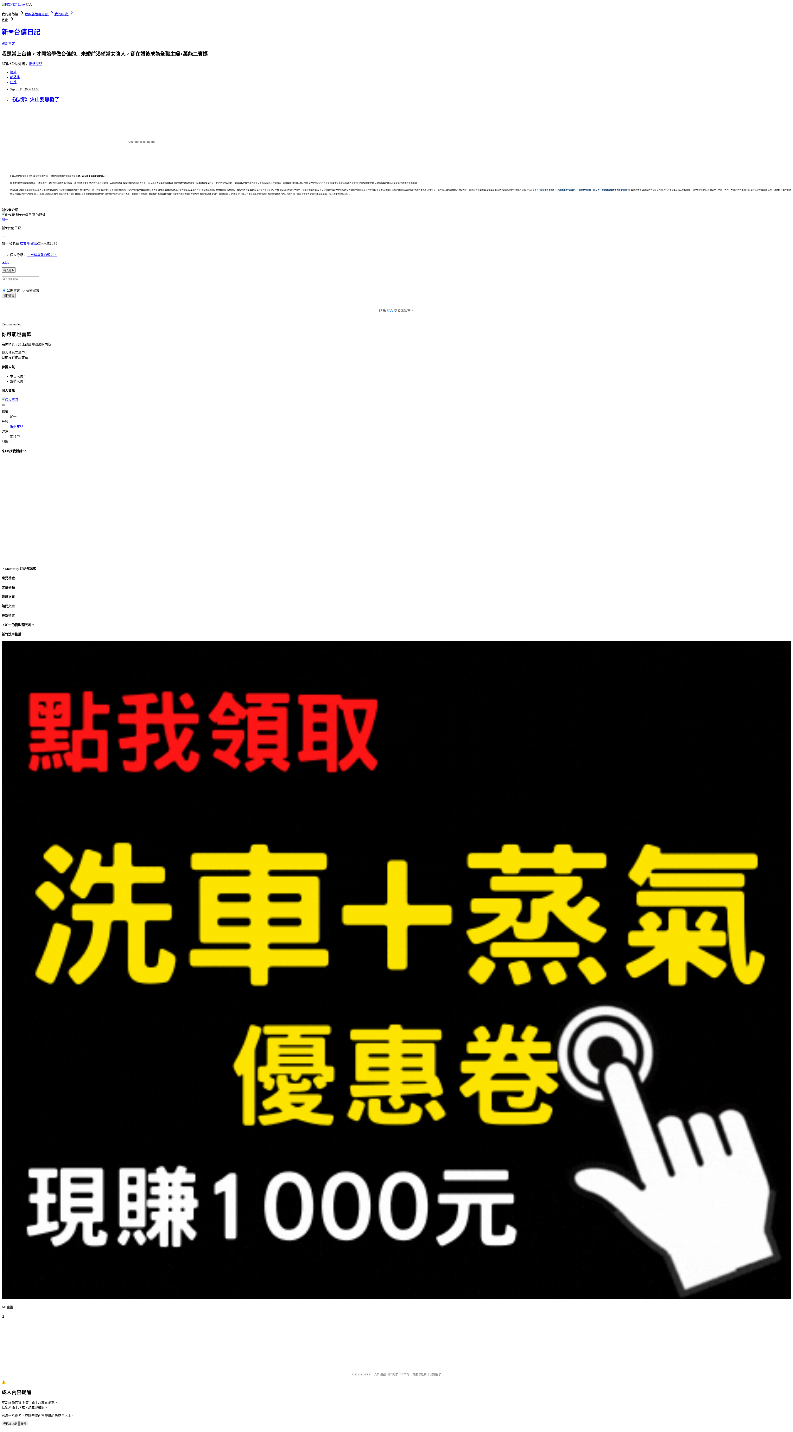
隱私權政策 (419, 1374)
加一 (5, 220)
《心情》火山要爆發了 (34, 99)
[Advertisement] (22, 1343)
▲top (5, 262)
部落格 (15, 77)
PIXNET (365, 1374)
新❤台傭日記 (21, 32)
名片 (13, 82)
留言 (34, 243)
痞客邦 (25, 243)
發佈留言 (8, 295)
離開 (23, 1423)
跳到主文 (8, 43)
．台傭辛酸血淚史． (42, 255)
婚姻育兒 (35, 64)
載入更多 (8, 270)
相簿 (13, 72)
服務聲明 (435, 1374)
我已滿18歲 (10, 1423)
